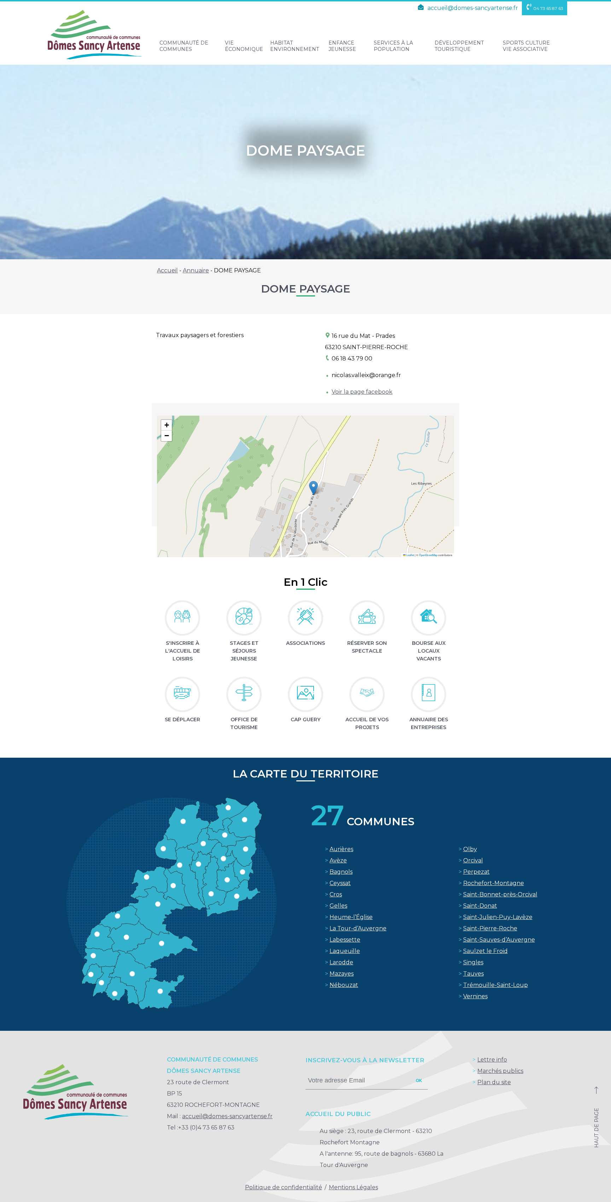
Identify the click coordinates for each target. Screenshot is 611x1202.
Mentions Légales (353, 1187)
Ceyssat (340, 883)
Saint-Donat (480, 905)
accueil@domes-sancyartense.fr (472, 8)
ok (419, 1080)
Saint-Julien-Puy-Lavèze (498, 917)
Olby (470, 849)
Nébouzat (344, 985)
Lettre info (492, 1059)
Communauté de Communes (183, 46)
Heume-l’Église (351, 917)
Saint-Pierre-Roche (490, 928)
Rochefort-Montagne (493, 883)
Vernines (475, 996)
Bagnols (341, 871)
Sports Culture (526, 46)
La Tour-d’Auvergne (358, 928)
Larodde (341, 962)
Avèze (338, 860)
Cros (336, 894)
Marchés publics (500, 1071)
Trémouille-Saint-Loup (495, 985)
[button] (313, 488)
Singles (473, 962)
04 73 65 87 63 (548, 8)
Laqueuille (345, 951)
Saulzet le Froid (485, 951)
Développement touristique (459, 46)
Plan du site (494, 1082)
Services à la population (393, 46)
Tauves (473, 973)
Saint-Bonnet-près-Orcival (500, 894)
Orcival (473, 860)
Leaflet (410, 555)
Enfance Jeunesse (342, 46)
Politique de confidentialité (283, 1187)
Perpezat (476, 871)
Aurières (341, 849)
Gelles (338, 905)
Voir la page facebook (362, 391)
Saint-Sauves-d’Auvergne (499, 939)
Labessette (345, 939)
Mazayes (342, 973)
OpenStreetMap (428, 555)
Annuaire (196, 270)
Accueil (167, 270)
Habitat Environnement (294, 46)
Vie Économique (244, 46)
